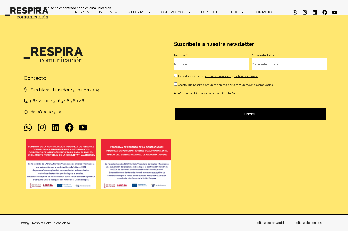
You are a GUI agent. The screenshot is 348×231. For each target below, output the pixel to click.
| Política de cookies (307, 223)
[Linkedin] (314, 12)
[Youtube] (334, 12)
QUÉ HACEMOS (173, 12)
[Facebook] (324, 12)
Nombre (180, 55)
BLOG (234, 12)
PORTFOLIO (210, 12)
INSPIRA (105, 12)
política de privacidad (217, 76)
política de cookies (246, 76)
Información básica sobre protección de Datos (208, 93)
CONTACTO (263, 12)
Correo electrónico (264, 55)
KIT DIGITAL (136, 12)
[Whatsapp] (294, 12)
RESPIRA (82, 12)
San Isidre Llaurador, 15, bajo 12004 (65, 89)
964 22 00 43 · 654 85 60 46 (57, 100)
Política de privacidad (271, 223)
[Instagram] (304, 12)
